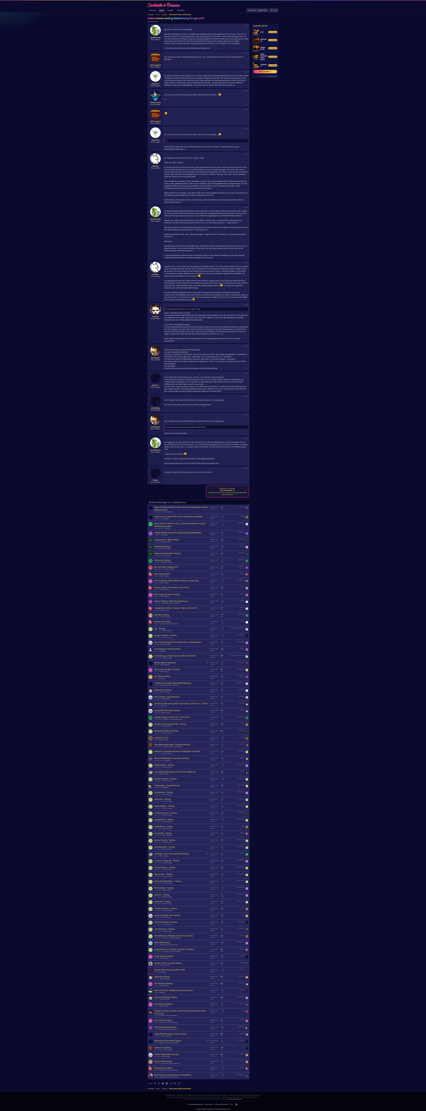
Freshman (241, 635)
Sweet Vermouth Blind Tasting (167, 553)
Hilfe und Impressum (222, 1104)
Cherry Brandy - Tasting (164, 867)
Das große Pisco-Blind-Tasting (167, 710)
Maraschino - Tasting (163, 874)
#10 (247, 305)
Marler (242, 771)
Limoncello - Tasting (163, 833)
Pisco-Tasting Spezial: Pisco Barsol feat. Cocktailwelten (177, 642)
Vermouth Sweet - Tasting (165, 922)
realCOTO (241, 614)
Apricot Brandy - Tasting (164, 840)
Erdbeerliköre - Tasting (164, 765)
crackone (241, 976)
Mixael (156, 576)
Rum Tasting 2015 (162, 574)
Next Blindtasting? (162, 546)
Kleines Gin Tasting (162, 621)
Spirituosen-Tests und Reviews (171, 603)
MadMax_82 (240, 682)
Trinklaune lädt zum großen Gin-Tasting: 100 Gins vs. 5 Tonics (181, 703)
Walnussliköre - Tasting (164, 806)
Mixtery (242, 546)
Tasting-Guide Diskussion (165, 1027)
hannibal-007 (240, 642)
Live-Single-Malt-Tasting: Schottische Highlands (174, 771)
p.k (243, 1047)
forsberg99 (157, 512)
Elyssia (156, 1043)
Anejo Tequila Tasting (163, 956)
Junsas (156, 583)
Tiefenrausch (240, 1074)
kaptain (156, 965)
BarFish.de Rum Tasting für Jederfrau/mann (173, 990)
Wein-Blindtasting (162, 942)
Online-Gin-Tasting (162, 1047)
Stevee (242, 962)
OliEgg (242, 853)
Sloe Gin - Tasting (161, 894)
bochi (156, 651)
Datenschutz (209, 1104)
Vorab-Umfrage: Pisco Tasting (167, 915)
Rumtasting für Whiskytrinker (167, 649)
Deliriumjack (240, 662)
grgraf (242, 758)
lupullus (241, 601)
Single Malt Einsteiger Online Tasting (170, 1034)
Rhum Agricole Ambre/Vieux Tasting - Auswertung (176, 580)
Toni (243, 1010)
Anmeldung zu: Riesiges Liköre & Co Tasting (173, 935)
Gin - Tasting (159, 628)
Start (231, 1104)
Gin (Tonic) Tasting (162, 676)
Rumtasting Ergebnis (163, 1004)
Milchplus (241, 523)
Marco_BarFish (159, 569)
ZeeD (156, 1029)
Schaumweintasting (163, 1061)
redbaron (157, 535)
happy (242, 516)
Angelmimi (157, 519)
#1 (247, 26)
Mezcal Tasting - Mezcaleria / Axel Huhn (171, 587)
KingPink (157, 617)
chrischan (157, 1036)
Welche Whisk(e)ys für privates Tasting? (171, 758)
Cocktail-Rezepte (167, 512)
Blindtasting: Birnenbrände (166, 730)
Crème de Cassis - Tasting (165, 908)
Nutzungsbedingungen (195, 1104)
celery (242, 587)
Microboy (157, 542)
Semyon (241, 744)
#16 (247, 468)
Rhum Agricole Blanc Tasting (166, 669)
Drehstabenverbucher (237, 628)
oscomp (156, 692)
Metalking (241, 921)
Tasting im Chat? (161, 737)
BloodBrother (158, 760)
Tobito (156, 972)
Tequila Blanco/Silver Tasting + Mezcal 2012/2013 (175, 608)
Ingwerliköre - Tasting (163, 819)
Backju (156, 1077)
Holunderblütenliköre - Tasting (167, 881)
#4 (247, 91)
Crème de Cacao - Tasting (165, 812)
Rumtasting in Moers (163, 1068)
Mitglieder (181, 10)
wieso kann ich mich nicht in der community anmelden (178, 516)
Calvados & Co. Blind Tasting (166, 539)
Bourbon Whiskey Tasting (165, 997)
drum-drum (157, 630)
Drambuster (240, 580)
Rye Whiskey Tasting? (163, 983)
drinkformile (153, 22)
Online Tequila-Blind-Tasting (166, 1054)
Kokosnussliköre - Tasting (165, 778)
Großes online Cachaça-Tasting (167, 963)
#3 (247, 72)
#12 (247, 373)
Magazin (170, 10)
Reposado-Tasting (162, 976)
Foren (161, 10)
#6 (247, 128)
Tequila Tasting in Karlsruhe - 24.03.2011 (172, 717)
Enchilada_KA (158, 719)
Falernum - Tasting (162, 901)
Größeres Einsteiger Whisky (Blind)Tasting (172, 683)
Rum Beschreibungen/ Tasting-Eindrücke (172, 744)
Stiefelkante (158, 562)
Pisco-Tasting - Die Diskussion (167, 696)
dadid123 (241, 689)
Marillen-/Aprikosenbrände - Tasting (170, 724)
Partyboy (157, 644)
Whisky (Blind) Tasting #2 (165, 662)
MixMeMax (240, 669)
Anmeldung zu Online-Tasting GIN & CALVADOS (175, 655)
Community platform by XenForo (213, 1109)
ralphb (242, 956)
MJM (242, 621)
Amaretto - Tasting (162, 799)
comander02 (240, 928)
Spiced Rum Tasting (162, 690)
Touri (155, 678)
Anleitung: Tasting (162, 560)
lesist (156, 740)
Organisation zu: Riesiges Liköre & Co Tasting (174, 949)
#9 (247, 263)
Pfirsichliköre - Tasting (163, 888)
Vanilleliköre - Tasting (163, 792)
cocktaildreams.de (272, 76)
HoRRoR (156, 665)
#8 (247, 207)
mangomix (241, 566)
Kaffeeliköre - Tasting (163, 826)
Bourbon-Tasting (161, 614)
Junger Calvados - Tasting (165, 635)
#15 (247, 438)
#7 (247, 154)
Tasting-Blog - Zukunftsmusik (167, 785)
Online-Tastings (166, 542)
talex (155, 992)
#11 (247, 346)
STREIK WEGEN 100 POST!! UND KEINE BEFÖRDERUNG (178, 533)
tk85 (243, 723)
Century (241, 935)
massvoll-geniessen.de (235, 1099)
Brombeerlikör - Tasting (164, 847)
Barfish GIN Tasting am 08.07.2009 (169, 969)
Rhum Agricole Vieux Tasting (166, 594)
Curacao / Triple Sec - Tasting (166, 860)
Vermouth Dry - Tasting (164, 929)
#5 (247, 109)
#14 (247, 415)
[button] (186, 10)
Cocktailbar (165, 519)
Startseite (152, 10)
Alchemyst (157, 788)
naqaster (241, 507)
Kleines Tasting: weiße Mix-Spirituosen (171, 601)
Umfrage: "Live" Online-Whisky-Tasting (171, 853)
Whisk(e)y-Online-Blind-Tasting (167, 1040)
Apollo (156, 945)
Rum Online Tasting (163, 1020)
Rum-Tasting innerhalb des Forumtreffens (172, 1075)
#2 (247, 53)
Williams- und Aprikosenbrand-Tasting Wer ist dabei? (177, 751)
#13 (247, 396)
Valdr (156, 1015)
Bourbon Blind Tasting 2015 (166, 567)
